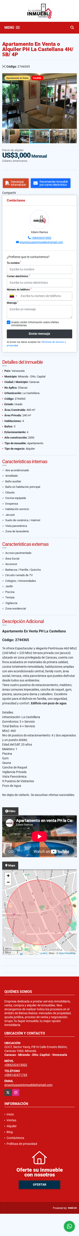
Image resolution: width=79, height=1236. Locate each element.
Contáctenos (15, 1138)
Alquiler (12, 1126)
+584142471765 (15, 1075)
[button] (72, 77)
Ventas (11, 1120)
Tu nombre (14, 263)
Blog (10, 1132)
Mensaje (12, 302)
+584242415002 (41, 237)
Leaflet (43, 953)
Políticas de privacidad (22, 1144)
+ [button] (8, 875)
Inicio (10, 1114)
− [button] (8, 882)
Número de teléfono (19, 289)
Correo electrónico (18, 276)
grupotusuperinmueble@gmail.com (41, 242)
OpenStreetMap (67, 953)
